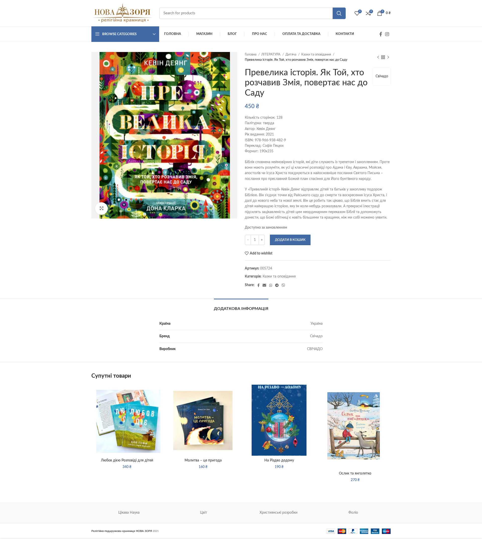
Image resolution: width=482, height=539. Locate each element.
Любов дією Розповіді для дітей (127, 460)
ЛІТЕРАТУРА (271, 54)
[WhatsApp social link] (271, 285)
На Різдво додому (279, 460)
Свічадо (382, 76)
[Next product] (388, 57)
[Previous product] (378, 57)
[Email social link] (264, 285)
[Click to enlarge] (101, 208)
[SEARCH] (339, 13)
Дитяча (291, 54)
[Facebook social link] (381, 34)
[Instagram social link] (387, 34)
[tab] (241, 306)
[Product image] (126, 420)
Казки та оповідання (316, 54)
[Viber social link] (283, 285)
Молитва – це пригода (203, 460)
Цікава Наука (129, 512)
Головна (251, 54)
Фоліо (353, 512)
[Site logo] (122, 13)
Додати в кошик (290, 240)
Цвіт (203, 512)
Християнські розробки (278, 512)
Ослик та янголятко (355, 473)
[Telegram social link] (277, 285)
